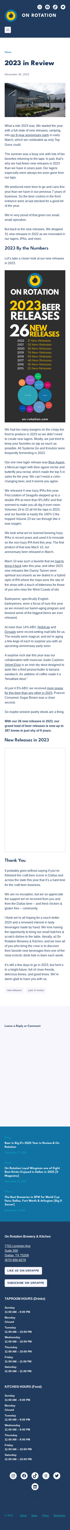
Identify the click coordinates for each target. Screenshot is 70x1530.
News (8, 52)
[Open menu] (8, 30)
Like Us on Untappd (23, 1271)
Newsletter (59, 1515)
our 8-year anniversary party (29, 135)
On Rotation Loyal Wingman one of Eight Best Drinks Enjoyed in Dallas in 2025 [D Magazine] (32, 1172)
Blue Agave (56, 462)
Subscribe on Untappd (25, 1283)
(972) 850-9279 (15, 1260)
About (23, 1515)
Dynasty (10, 632)
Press (8, 1137)
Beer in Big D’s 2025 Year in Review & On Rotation (32, 1145)
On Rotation (39, 15)
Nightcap (44, 627)
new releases (14, 990)
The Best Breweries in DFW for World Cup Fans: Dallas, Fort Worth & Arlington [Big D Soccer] (33, 1201)
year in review (36, 990)
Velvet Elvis (13, 664)
